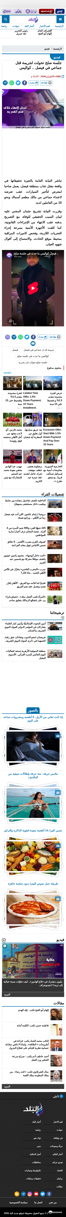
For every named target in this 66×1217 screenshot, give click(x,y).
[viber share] (7, 337)
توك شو (37, 1138)
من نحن (53, 1202)
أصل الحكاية (35, 1154)
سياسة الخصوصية (18, 1202)
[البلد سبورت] (46, 11)
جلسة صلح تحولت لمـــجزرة (33, 362)
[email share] (5, 82)
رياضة (38, 1130)
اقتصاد (60, 1170)
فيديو (47, 48)
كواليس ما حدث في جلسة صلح (33, 356)
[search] (6, 19)
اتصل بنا (38, 1202)
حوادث (15, 26)
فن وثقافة (58, 1138)
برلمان (60, 1178)
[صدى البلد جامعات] (31, 11)
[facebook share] (24, 82)
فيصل (15, 350)
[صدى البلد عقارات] (18, 11)
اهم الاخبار (44, 26)
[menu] (60, 19)
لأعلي (56, 1096)
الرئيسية (59, 26)
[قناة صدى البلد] (59, 11)
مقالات (59, 1186)
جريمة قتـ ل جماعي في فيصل (39, 350)
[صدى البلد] (33, 19)
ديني (39, 1146)
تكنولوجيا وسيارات (33, 1170)
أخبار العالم (58, 1154)
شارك (32, 83)
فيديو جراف (57, 1162)
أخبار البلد (29, 26)
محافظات (36, 1162)
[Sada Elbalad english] (7, 11)
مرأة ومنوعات (56, 1146)
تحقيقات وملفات (33, 1178)
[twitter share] (18, 82)
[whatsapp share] (11, 82)
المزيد (7, 994)
